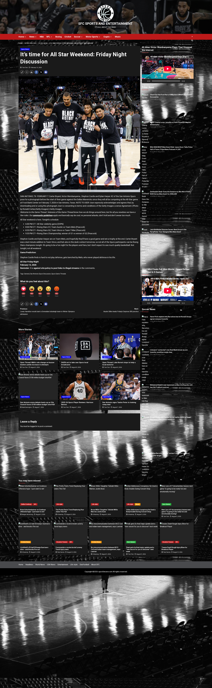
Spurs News (25, 49)
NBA (42, 36)
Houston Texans (62, 542)
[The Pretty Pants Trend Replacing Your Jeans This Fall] (71, 496)
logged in (33, 426)
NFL (48, 36)
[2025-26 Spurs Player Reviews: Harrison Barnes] (79, 386)
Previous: (47, 311)
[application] (168, 68)
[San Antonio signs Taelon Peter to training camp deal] (120, 386)
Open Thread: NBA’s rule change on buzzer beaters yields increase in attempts (37, 363)
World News (40, 564)
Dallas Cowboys (26, 504)
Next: (121, 310)
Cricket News (25, 542)
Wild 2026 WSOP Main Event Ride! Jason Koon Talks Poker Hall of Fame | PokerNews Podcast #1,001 (171, 148)
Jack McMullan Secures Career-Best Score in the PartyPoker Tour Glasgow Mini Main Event (168, 230)
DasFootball (84, 564)
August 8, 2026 (76, 367)
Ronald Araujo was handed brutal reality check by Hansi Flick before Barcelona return (170, 418)
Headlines (29, 564)
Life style (59, 504)
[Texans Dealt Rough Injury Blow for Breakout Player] (177, 533)
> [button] (192, 36)
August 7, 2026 (76, 407)
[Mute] (187, 81)
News (31, 36)
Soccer (77, 36)
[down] (25, 37)
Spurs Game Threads (58, 274)
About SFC (95, 564)
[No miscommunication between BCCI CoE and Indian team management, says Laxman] (106, 533)
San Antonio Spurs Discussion (40, 274)
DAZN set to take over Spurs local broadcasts (74, 363)
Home (21, 36)
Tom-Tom (25, 68)
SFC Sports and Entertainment (105, 23)
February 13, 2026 (36, 68)
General (26, 274)
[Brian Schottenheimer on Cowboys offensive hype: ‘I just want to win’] (35, 496)
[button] (22, 72)
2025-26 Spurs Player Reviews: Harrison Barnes (77, 403)
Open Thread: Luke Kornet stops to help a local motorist (118, 363)
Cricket (67, 36)
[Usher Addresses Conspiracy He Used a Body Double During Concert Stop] (141, 496)
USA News (51, 564)
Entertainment (63, 564)
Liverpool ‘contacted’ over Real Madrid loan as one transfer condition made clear (169, 351)
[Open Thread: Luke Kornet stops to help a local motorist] (120, 347)
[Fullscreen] (191, 81)
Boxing (58, 36)
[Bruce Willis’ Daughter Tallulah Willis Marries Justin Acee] (106, 496)
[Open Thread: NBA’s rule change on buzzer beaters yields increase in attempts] (38, 347)
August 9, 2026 (35, 367)
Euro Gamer (166, 504)
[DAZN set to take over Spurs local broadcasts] (79, 347)
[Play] (145, 81)
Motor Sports (92, 36)
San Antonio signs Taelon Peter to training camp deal (119, 403)
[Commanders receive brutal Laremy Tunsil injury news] (71, 533)
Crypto (106, 36)
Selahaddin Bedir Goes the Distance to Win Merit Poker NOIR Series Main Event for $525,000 (170, 193)
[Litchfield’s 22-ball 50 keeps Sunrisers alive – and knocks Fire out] (35, 533)
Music (118, 36)
